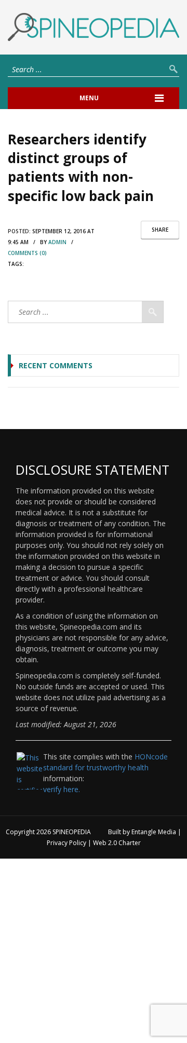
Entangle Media (153, 831)
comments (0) (27, 253)
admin (57, 242)
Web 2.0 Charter (117, 842)
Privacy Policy (66, 842)
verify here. (61, 789)
